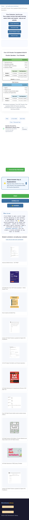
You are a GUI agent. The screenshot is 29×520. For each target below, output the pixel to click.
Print (15, 196)
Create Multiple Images (14, 31)
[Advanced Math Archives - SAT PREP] (14, 252)
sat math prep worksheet (12, 6)
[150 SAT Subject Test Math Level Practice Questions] (14, 352)
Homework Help (14, 27)
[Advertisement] (14, 150)
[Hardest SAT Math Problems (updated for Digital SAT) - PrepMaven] (14, 327)
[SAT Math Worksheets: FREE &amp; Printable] (14, 452)
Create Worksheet (14, 23)
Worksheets (7, 503)
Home (2, 6)
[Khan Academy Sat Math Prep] (14, 302)
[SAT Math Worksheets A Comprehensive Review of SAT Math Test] (14, 377)
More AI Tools (14, 35)
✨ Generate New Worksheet (15, 169)
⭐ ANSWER (15, 205)
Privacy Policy (7, 512)
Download (15, 201)
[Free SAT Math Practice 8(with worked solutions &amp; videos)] (14, 402)
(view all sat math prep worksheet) (14, 239)
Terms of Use (8, 506)
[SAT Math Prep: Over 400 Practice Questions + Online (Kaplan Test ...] (14, 277)
